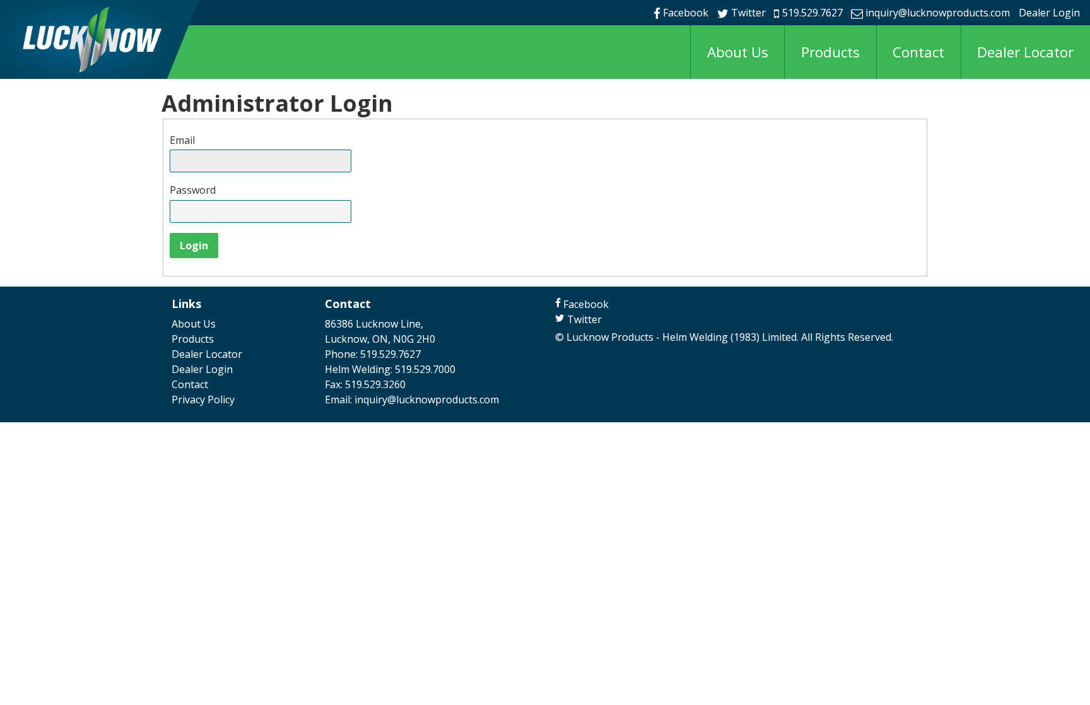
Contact (918, 52)
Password (193, 190)
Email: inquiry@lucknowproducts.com (412, 399)
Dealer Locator (1025, 52)
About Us (737, 52)
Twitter (748, 13)
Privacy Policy (203, 399)
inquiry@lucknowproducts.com (937, 13)
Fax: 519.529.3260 (365, 384)
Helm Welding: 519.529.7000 (390, 369)
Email (182, 140)
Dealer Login (1049, 13)
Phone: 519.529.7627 (373, 354)
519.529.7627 (812, 13)
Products (830, 52)
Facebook (685, 13)
